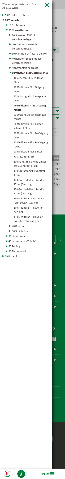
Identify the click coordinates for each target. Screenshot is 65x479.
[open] (48, 474)
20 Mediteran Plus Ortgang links (29, 89)
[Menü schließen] (47, 4)
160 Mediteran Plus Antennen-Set (29, 209)
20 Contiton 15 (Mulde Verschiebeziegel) (24, 46)
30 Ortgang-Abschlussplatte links (30, 98)
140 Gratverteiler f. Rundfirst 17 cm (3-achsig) (30, 182)
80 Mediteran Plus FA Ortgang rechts (31, 144)
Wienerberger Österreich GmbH (20, 5)
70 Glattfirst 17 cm (24, 156)
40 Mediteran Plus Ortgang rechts (30, 107)
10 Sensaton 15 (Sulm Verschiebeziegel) (24, 37)
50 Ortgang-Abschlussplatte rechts (30, 117)
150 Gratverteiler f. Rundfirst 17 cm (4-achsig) (30, 191)
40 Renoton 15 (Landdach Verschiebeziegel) (27, 60)
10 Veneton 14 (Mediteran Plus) (28, 80)
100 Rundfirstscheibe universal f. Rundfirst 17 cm (30, 163)
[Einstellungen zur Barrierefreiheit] (21, 474)
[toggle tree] (26, 15)
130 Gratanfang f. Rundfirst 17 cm (29, 173)
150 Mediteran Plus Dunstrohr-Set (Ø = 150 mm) (29, 200)
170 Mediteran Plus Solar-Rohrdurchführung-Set (29, 219)
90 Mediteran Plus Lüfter (28, 151)
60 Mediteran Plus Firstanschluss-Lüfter (29, 126)
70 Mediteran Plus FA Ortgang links (31, 135)
